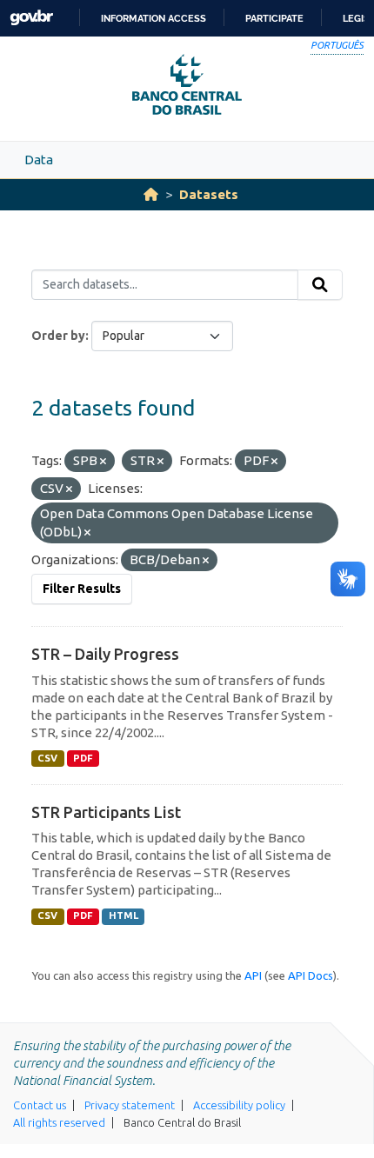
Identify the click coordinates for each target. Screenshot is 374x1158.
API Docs (310, 975)
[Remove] (103, 461)
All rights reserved (59, 1122)
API (253, 975)
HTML (123, 915)
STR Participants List (106, 812)
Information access (153, 18)
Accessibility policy (239, 1105)
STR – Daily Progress (105, 653)
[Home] (151, 194)
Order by (58, 336)
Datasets (208, 194)
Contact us (39, 1105)
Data (38, 159)
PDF (83, 758)
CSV (47, 758)
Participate (274, 18)
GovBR (31, 18)
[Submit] (320, 285)
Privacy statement (129, 1105)
